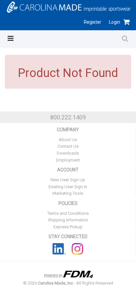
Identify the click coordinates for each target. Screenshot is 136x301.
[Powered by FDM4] (68, 273)
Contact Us (68, 146)
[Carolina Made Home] (68, 6)
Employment (68, 160)
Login (114, 22)
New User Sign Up (68, 179)
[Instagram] (77, 248)
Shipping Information (68, 219)
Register (92, 22)
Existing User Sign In (68, 186)
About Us (68, 139)
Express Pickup (68, 226)
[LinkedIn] (59, 248)
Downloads (68, 153)
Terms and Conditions (68, 213)
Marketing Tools (67, 193)
